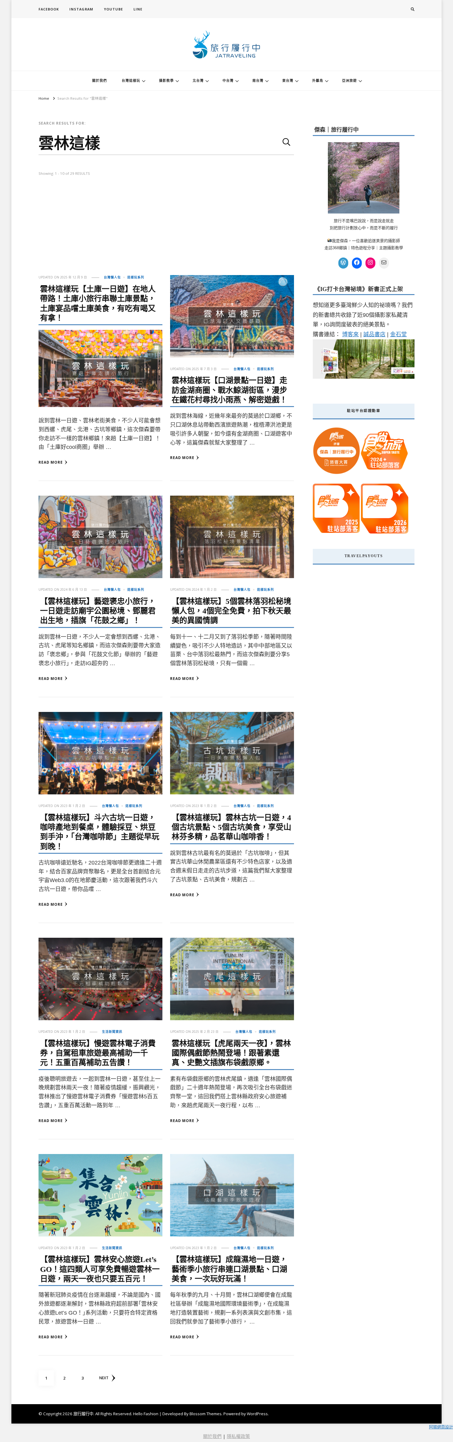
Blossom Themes (206, 1413)
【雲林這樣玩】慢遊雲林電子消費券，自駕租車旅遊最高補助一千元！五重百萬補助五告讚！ (98, 1053)
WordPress (257, 1413)
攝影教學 (166, 80)
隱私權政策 (238, 1436)
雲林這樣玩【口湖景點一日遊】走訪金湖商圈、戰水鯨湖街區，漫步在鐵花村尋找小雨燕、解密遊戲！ (229, 390)
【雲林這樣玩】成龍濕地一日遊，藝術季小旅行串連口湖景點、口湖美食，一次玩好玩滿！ (229, 1269)
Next (103, 1378)
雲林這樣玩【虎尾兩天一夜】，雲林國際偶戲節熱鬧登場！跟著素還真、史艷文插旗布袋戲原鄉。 (231, 1053)
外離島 (317, 80)
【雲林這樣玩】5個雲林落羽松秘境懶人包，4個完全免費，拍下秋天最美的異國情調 (231, 611)
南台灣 (257, 80)
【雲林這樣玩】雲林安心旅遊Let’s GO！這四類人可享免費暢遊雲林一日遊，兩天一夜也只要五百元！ (100, 1269)
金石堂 (398, 334)
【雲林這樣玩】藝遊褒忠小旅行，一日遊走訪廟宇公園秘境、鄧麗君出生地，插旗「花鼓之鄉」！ (98, 611)
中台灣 (228, 80)
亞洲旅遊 (349, 80)
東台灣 (287, 80)
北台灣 (198, 80)
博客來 (350, 334)
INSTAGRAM (81, 9)
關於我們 (99, 80)
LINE (137, 9)
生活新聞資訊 (112, 1031)
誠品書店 (374, 334)
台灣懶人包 (112, 277)
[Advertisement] (166, 229)
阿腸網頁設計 (441, 1427)
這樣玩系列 (135, 277)
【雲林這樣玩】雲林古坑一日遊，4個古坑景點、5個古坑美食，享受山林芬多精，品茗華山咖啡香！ (231, 827)
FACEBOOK (49, 9)
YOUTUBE (113, 9)
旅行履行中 (83, 1413)
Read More (51, 462)
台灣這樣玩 (131, 80)
